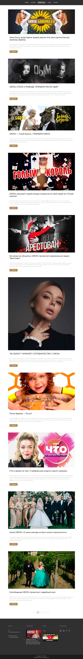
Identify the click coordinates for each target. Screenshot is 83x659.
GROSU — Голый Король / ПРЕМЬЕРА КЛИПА (29, 134)
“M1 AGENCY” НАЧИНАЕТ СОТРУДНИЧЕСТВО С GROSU (34, 354)
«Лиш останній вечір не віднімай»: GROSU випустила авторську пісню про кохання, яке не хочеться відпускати (33, 642)
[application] (50, 637)
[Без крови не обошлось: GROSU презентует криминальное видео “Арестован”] (41, 233)
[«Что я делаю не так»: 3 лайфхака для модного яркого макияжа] (41, 449)
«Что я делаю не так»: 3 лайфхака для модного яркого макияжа (38, 471)
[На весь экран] (57, 640)
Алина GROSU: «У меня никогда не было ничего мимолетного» (38, 532)
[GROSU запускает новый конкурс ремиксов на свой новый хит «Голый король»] (41, 171)
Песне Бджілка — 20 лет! (20, 413)
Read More (13, 51)
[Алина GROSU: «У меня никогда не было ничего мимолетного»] (41, 510)
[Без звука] (56, 640)
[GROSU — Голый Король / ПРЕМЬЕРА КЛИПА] (41, 118)
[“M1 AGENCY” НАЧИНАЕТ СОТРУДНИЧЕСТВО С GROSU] (41, 313)
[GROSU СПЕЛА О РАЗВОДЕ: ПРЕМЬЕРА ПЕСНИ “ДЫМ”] (41, 71)
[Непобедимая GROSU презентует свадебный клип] (41, 570)
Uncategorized (16, 41)
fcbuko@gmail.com (45, 657)
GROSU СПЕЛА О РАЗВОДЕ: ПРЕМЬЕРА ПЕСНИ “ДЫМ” (34, 87)
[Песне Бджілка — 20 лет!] (41, 391)
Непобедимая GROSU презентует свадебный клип (32, 592)
